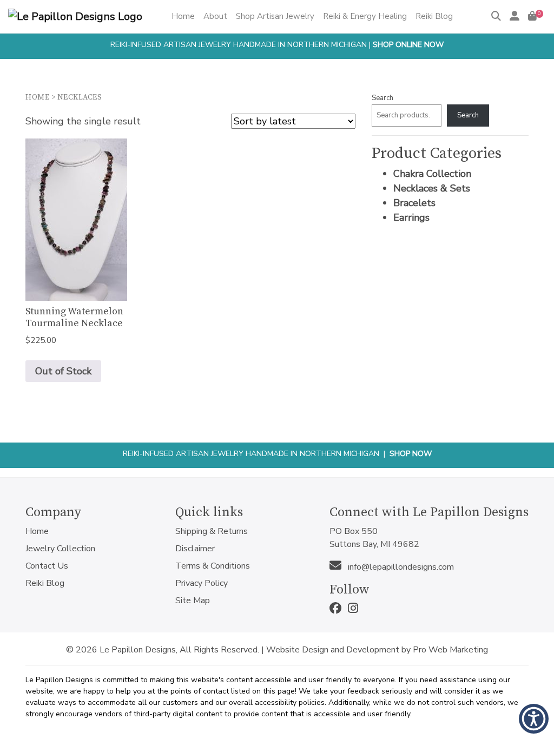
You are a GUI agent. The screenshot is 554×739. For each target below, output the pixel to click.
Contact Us (46, 566)
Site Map (192, 600)
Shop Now (411, 453)
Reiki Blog (44, 583)
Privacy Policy (201, 583)
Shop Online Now (408, 44)
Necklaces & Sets (431, 188)
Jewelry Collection (60, 549)
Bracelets (414, 202)
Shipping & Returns (211, 531)
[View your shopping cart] (532, 16)
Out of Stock (63, 371)
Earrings (411, 217)
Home (37, 97)
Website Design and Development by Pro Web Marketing (377, 650)
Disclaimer (195, 549)
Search (382, 98)
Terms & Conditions (212, 566)
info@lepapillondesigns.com (400, 567)
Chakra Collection (432, 173)
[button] (534, 719)
